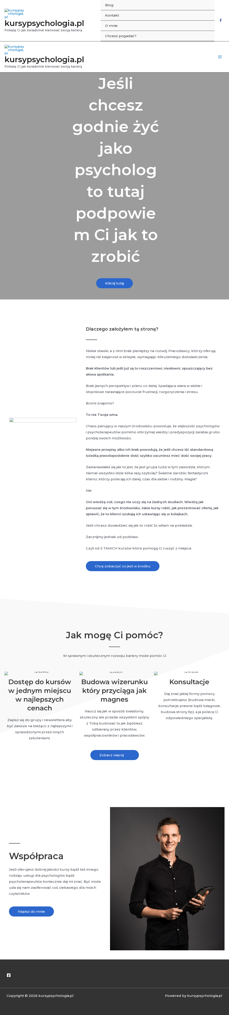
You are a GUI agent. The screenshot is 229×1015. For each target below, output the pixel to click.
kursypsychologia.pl (44, 23)
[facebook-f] (220, 21)
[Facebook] (9, 975)
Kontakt (112, 15)
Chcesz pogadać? (120, 36)
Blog (109, 5)
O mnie (111, 26)
